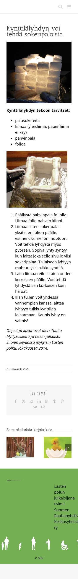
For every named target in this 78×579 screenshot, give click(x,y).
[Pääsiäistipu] (58, 439)
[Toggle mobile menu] (69, 6)
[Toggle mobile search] (60, 6)
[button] (9, 447)
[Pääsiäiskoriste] (20, 439)
